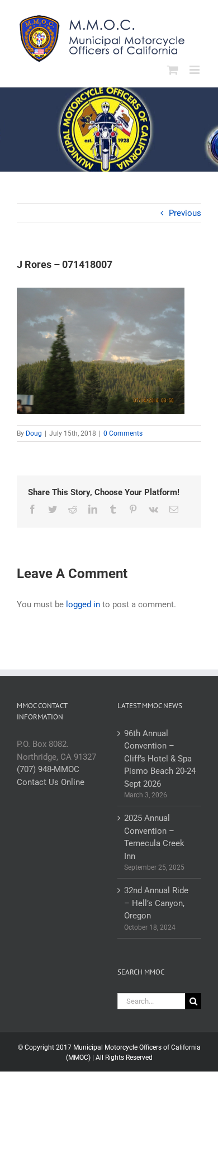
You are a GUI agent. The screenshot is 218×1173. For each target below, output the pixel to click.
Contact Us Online (50, 782)
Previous (185, 213)
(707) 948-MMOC (48, 769)
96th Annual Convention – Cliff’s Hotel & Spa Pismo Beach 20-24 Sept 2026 (160, 758)
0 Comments (123, 433)
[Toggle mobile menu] (195, 70)
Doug (34, 433)
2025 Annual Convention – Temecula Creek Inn (154, 837)
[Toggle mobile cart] (172, 70)
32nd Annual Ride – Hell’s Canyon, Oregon (156, 903)
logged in (83, 604)
